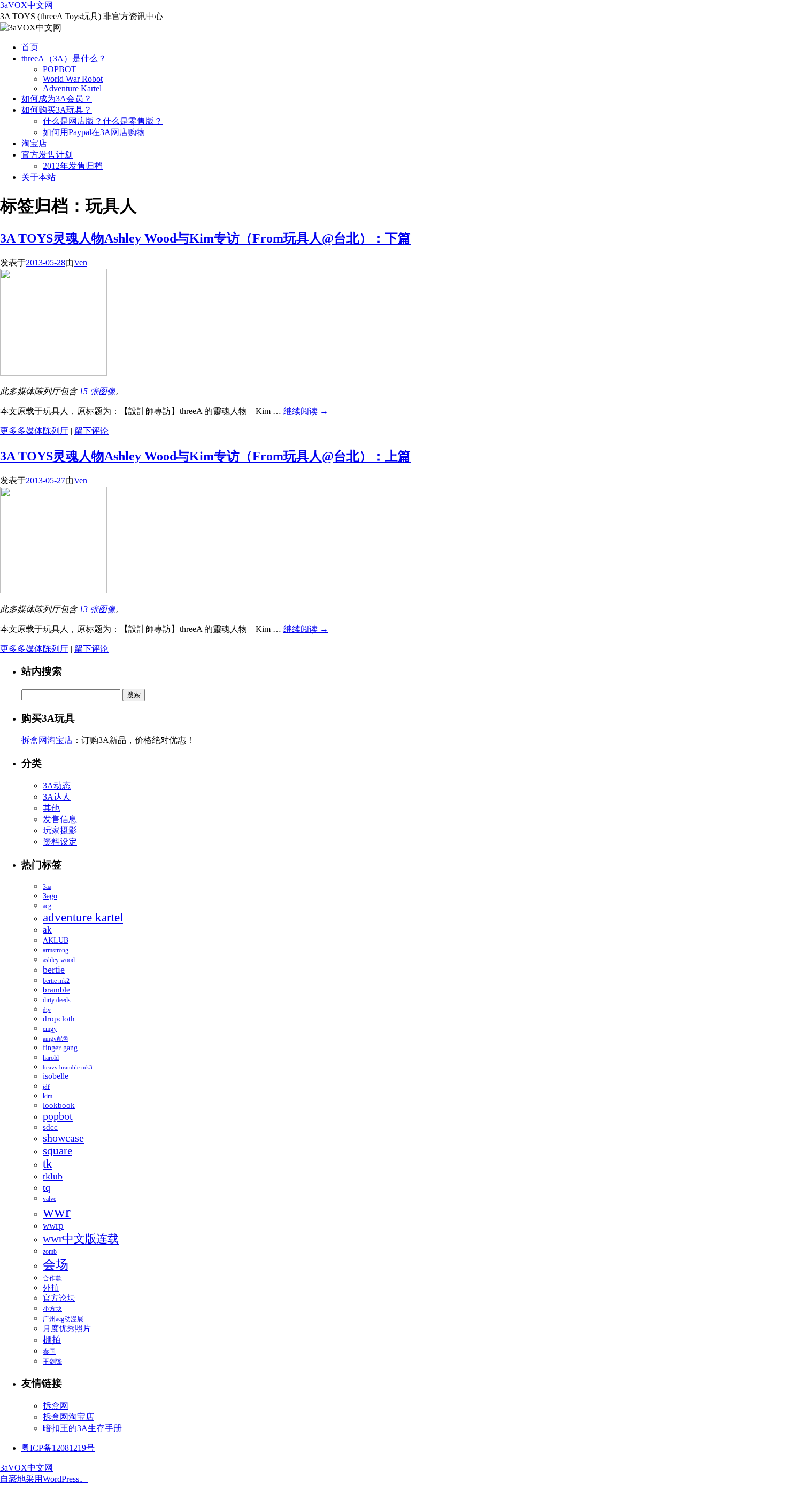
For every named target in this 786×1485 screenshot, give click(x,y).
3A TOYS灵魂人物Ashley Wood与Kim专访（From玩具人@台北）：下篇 (205, 238)
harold (51, 1057)
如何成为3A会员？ (56, 98)
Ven (80, 262)
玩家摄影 (60, 830)
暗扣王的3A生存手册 (82, 1428)
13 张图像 (97, 609)
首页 (29, 47)
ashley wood (59, 960)
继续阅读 (305, 411)
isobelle (55, 1076)
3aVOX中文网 (26, 5)
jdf (46, 1087)
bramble (56, 990)
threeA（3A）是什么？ (63, 58)
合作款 (52, 1278)
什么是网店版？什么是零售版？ (103, 121)
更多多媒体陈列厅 (34, 430)
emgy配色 (55, 1039)
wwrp (53, 1226)
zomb (50, 1251)
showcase (63, 1138)
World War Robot (73, 78)
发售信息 (60, 819)
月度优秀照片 (67, 1328)
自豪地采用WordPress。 (44, 1478)
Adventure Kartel (72, 88)
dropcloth (59, 1018)
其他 (51, 807)
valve (49, 1198)
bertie (54, 969)
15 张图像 (97, 391)
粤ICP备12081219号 (58, 1447)
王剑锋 (52, 1361)
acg (47, 906)
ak (47, 930)
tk (47, 1163)
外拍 (51, 1288)
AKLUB (55, 940)
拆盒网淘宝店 (47, 740)
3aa (47, 886)
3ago (50, 896)
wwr (57, 1211)
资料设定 (60, 841)
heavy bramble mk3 (68, 1067)
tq (46, 1187)
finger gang (60, 1048)
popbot (58, 1116)
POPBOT (59, 69)
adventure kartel (83, 917)
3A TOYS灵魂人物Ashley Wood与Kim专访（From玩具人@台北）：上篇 (205, 456)
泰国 (49, 1351)
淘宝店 (34, 143)
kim (47, 1096)
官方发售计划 (47, 154)
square (57, 1150)
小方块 (52, 1308)
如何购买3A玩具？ (56, 109)
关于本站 (38, 177)
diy (47, 1010)
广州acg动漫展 (63, 1319)
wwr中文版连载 (81, 1238)
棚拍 (52, 1340)
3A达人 (57, 796)
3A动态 (57, 785)
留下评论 (91, 430)
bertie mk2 (56, 980)
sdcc (50, 1127)
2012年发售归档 (73, 165)
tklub (53, 1176)
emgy (50, 1029)
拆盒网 (55, 1405)
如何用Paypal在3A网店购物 (94, 132)
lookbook (59, 1105)
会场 (55, 1264)
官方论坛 (59, 1298)
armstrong (55, 950)
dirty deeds (57, 1000)
